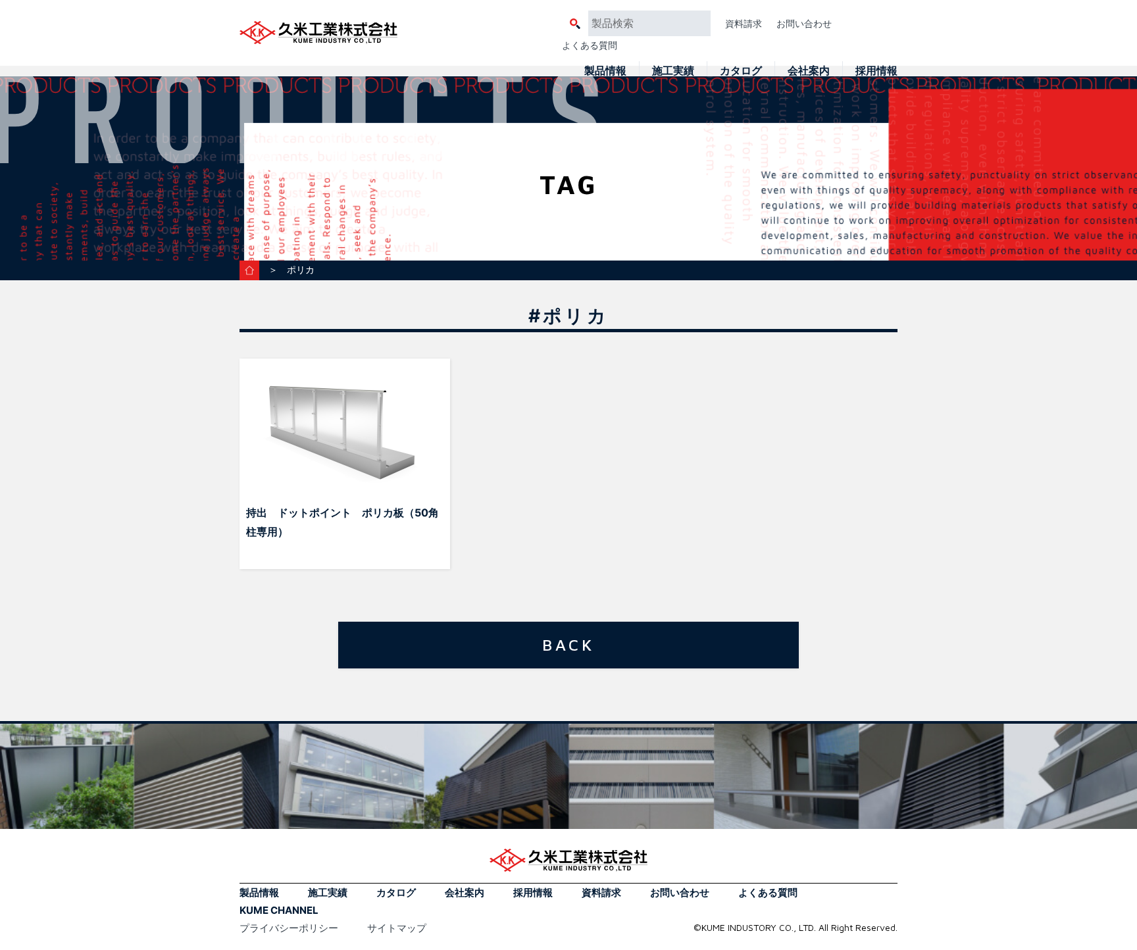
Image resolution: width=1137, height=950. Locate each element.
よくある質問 (589, 45)
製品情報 (605, 70)
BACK (568, 645)
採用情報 (876, 70)
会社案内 (809, 70)
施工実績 (673, 70)
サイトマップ (396, 928)
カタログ (741, 70)
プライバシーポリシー (289, 928)
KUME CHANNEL (279, 910)
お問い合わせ (804, 23)
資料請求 (743, 23)
